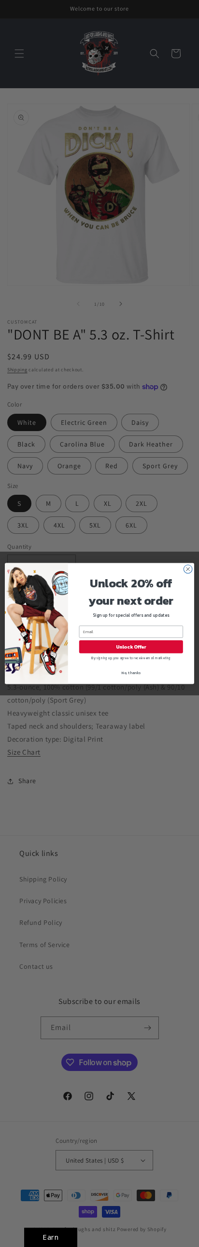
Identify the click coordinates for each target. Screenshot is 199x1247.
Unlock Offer (131, 647)
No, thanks (131, 673)
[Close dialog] (188, 569)
